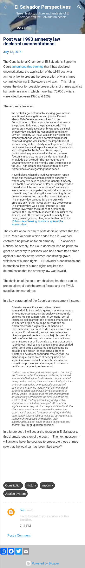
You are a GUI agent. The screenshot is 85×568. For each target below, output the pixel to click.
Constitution (13, 485)
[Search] (79, 7)
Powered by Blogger (45, 563)
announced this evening (27, 66)
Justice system (15, 493)
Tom (23, 510)
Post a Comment (18, 535)
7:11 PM (25, 525)
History (31, 485)
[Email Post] (5, 477)
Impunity (47, 485)
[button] (79, 40)
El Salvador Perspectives (42, 7)
